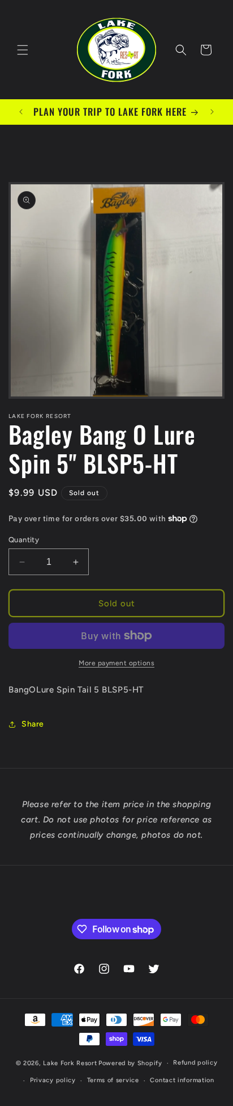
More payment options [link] (116, 663)
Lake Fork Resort (70, 1063)
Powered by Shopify (130, 1063)
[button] (22, 49)
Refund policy (195, 1062)
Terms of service (113, 1080)
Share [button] (32, 724)
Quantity (23, 539)
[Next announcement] (212, 111)
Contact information (182, 1080)
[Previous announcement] (20, 111)
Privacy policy (53, 1080)
